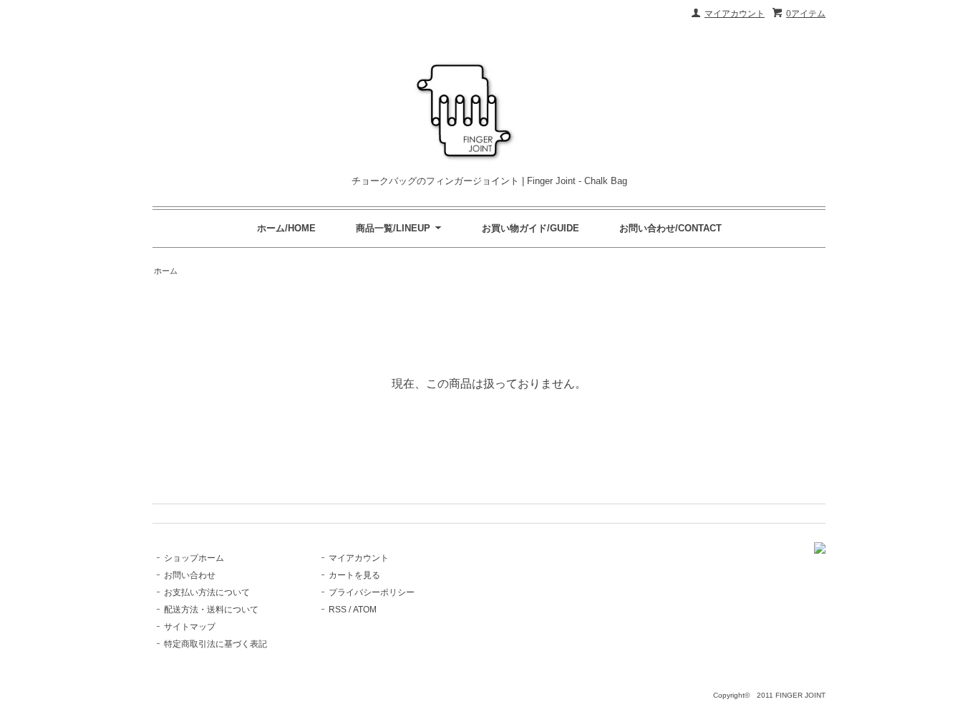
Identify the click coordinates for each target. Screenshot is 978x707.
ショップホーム (194, 558)
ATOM (365, 610)
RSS (338, 610)
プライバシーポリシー (372, 592)
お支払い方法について (207, 592)
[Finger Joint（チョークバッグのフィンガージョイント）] (820, 550)
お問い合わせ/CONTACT (670, 228)
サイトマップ (190, 627)
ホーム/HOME (286, 228)
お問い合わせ (190, 575)
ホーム (166, 270)
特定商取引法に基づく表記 (215, 644)
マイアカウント (735, 14)
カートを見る (354, 575)
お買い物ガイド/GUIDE (530, 228)
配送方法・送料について (211, 610)
